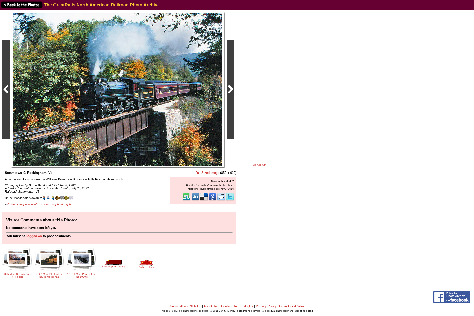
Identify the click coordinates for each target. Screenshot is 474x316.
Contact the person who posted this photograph (39, 204)
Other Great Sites (291, 306)
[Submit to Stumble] (187, 200)
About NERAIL (190, 306)
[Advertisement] (258, 87)
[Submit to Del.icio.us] (204, 200)
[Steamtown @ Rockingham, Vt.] (117, 89)
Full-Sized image (207, 173)
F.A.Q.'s (247, 306)
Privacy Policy (266, 306)
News (174, 306)
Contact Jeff (230, 306)
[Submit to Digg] (195, 200)
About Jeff (211, 306)
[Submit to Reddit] (221, 200)
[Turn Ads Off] (258, 164)
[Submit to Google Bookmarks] (213, 200)
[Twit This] (230, 200)
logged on (34, 236)
